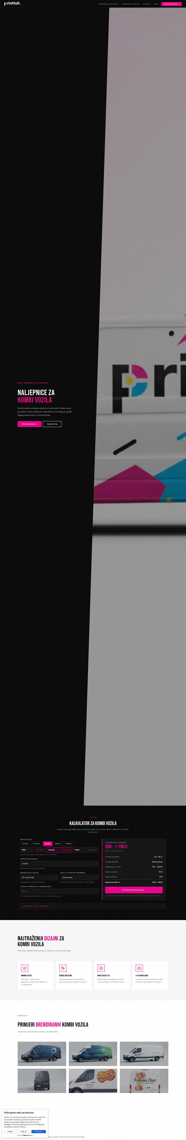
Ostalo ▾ (146, 4)
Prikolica (68, 844)
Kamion (57, 844)
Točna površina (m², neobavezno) (35, 886)
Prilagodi (10, 1131)
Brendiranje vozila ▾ (131, 4)
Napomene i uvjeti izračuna (35, 906)
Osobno (25, 844)
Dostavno (36, 844)
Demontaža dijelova (29, 873)
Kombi (47, 844)
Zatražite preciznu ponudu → (134, 890)
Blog (156, 4)
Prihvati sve (38, 1131)
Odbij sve (24, 1131)
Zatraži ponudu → (171, 4)
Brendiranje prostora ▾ (109, 4)
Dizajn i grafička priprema (72, 873)
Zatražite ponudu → (29, 424)
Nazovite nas (52, 424)
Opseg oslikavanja (29, 859)
